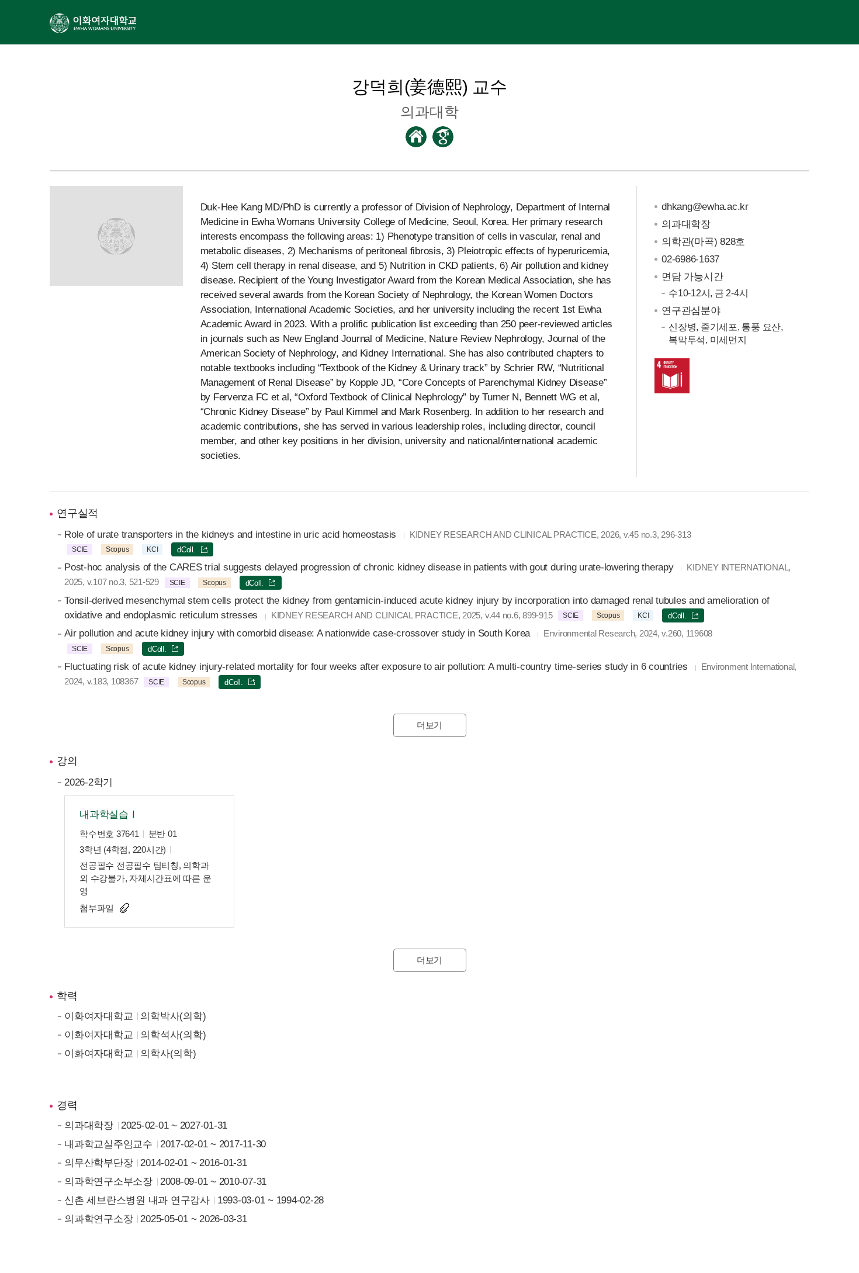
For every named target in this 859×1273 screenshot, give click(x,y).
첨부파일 (96, 908)
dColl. (186, 549)
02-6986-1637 (690, 259)
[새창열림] (93, 22)
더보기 (429, 725)
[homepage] (416, 136)
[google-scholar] (442, 136)
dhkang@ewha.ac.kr (705, 206)
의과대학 (429, 111)
